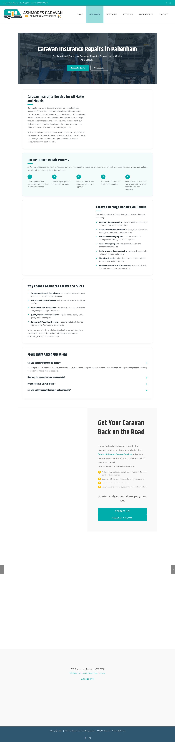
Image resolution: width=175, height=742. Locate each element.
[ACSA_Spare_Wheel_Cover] (52, 569)
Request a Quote (78, 68)
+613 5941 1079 (42, 3)
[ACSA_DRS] (17, 569)
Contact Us (99, 68)
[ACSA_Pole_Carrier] (87, 569)
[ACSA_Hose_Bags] (123, 569)
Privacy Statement (118, 731)
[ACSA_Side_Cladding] (158, 569)
